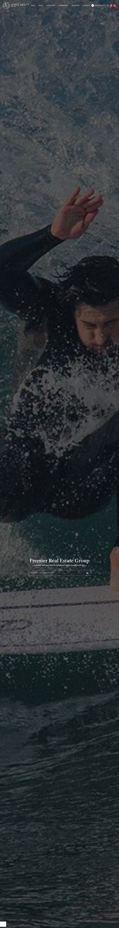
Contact (86, 6)
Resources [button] (75, 5)
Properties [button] (51, 5)
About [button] (41, 5)
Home (33, 6)
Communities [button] (63, 5)
